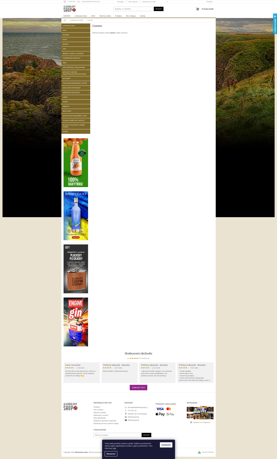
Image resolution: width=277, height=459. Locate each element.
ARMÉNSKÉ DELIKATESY (71, 92)
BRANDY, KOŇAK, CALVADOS (73, 53)
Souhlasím (166, 445)
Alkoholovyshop (133, 420)
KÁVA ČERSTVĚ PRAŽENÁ (71, 88)
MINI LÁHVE (67, 111)
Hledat (159, 9)
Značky (65, 131)
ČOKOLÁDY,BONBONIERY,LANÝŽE (75, 83)
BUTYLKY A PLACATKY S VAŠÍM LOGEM (74, 126)
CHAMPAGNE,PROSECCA (71, 58)
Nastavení (111, 454)
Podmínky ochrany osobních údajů (106, 423)
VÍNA (64, 63)
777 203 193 (132, 410)
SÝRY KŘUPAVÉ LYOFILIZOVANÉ (74, 67)
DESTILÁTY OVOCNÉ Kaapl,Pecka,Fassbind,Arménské (74, 73)
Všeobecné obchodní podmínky (104, 421)
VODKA (65, 102)
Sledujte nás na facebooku (137, 414)
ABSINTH (66, 106)
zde (114, 448)
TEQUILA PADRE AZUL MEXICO (73, 120)
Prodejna (120, 2)
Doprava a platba (148, 2)
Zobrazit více (138, 387)
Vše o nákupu (133, 2)
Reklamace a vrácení (100, 415)
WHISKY (65, 44)
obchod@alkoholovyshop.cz (138, 407)
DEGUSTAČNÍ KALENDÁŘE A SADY (75, 116)
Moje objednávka (99, 418)
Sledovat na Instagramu (201, 422)
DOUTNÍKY (66, 78)
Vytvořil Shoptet (208, 452)
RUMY (65, 39)
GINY (64, 49)
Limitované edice (69, 26)
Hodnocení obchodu (138, 353)
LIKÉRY (65, 97)
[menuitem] (66, 16)
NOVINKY (66, 35)
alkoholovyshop (133, 417)
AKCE (65, 30)
